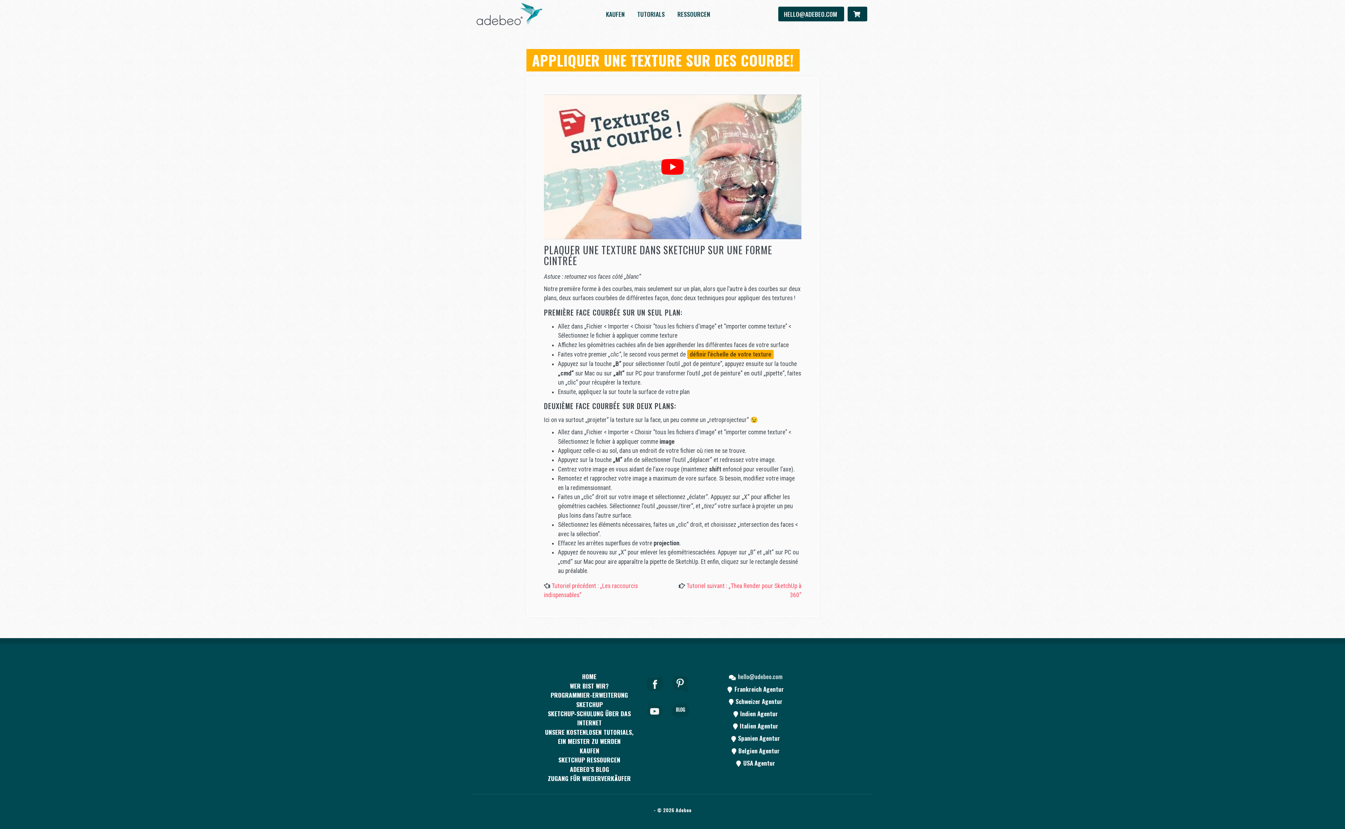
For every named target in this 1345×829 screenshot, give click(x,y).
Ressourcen (693, 14)
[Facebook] (655, 693)
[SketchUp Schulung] (509, 14)
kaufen (615, 14)
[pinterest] (680, 693)
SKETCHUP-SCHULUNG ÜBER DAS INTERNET (589, 718)
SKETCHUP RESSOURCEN (589, 759)
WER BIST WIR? (589, 685)
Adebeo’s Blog (589, 769)
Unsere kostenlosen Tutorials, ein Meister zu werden (589, 736)
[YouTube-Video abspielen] (672, 167)
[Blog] (680, 720)
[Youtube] (655, 720)
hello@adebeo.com (811, 14)
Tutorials (651, 14)
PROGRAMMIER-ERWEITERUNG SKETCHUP (589, 699)
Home (589, 676)
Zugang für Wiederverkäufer (589, 778)
